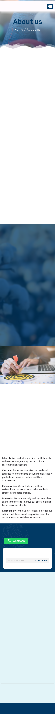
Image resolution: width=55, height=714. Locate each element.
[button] (50, 6)
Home (19, 29)
